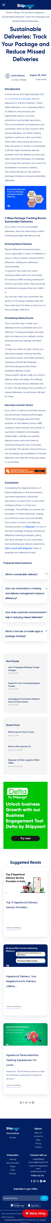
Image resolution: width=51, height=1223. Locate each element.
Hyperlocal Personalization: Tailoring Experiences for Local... (22, 1060)
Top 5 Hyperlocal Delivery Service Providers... (21, 905)
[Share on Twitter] (26, 1103)
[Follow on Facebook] (31, 1181)
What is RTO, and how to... (20, 746)
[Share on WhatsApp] (21, 1103)
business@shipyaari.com (38, 1162)
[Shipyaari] (26, 6)
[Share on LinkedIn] (33, 1103)
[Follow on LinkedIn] (41, 1181)
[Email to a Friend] (30, 1103)
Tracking (12, 1159)
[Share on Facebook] (23, 1103)
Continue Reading (14, 928)
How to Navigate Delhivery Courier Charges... (23, 668)
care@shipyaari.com (38, 1171)
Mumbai (13, 1138)
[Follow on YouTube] (44, 1181)
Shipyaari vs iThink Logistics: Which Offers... (24, 761)
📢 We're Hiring (35, 1213)
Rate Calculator (12, 1163)
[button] (3, 4)
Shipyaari (29, 526)
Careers (38, 1147)
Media (12, 1166)
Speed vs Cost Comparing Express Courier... (24, 684)
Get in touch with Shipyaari (18, 548)
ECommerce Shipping (32, 12)
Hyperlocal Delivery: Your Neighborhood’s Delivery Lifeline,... (21, 981)
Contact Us (38, 1136)
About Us (38, 1133)
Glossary (12, 1174)
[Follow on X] (38, 1181)
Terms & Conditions (8, 1214)
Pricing (38, 1143)
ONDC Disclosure (7, 1217)
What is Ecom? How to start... (21, 732)
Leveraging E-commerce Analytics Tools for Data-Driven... (24, 700)
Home (9, 12)
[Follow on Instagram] (34, 1181)
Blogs (17, 12)
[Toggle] (46, 574)
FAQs (13, 1170)
